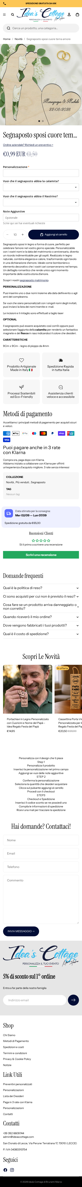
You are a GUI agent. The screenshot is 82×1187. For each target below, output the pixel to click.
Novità (18, 39)
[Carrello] (77, 14)
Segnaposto (38, 482)
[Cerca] (8, 28)
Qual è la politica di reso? (22, 588)
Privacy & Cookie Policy (17, 1059)
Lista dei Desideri (13, 1096)
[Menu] (4, 14)
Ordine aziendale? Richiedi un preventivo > (28, 145)
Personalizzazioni (13, 1090)
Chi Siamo (9, 1035)
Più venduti (23, 482)
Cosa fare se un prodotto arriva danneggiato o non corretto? (40, 607)
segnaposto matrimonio (34, 280)
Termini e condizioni (15, 1053)
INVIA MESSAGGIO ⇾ (21, 931)
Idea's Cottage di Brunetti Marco (45, 1181)
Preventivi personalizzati (17, 1084)
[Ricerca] (12, 14)
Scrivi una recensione (41, 555)
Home (6, 39)
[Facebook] (5, 1170)
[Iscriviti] (73, 1000)
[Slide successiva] (75, 702)
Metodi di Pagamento (16, 1041)
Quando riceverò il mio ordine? (27, 617)
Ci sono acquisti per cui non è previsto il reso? (39, 596)
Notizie (7, 1065)
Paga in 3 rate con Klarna (17, 1102)
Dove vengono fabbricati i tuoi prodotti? (35, 625)
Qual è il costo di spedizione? (26, 634)
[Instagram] (12, 1170)
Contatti (8, 1114)
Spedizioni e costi (13, 1047)
